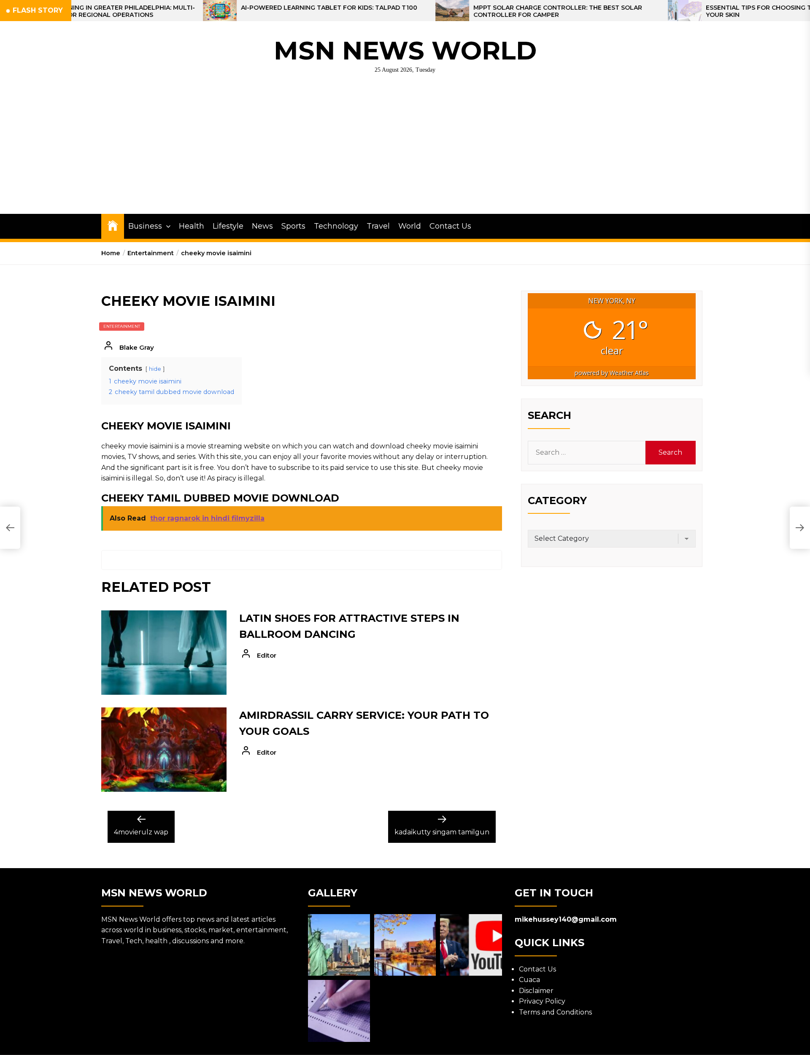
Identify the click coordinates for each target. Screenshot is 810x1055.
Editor (266, 655)
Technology (336, 226)
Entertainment (121, 326)
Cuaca (529, 980)
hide (155, 369)
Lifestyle (228, 226)
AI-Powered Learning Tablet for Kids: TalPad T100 (267, 7)
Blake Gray (136, 347)
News (262, 226)
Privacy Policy (542, 1001)
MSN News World (405, 50)
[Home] (112, 225)
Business (145, 226)
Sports (293, 226)
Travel (378, 226)
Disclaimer (536, 991)
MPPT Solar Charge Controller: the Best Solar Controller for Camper (495, 11)
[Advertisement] (405, 151)
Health (191, 226)
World (409, 226)
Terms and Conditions (555, 1012)
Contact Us (450, 226)
